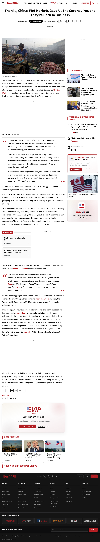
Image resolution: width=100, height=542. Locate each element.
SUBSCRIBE (85, 3)
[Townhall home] (9, 476)
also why (28, 332)
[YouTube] (56, 476)
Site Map (42, 536)
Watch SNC (85, 498)
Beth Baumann (23, 21)
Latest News (5, 491)
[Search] (93, 3)
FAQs (87, 476)
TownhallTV (5, 504)
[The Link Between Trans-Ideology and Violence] (73, 79)
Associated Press (20, 268)
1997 (16, 287)
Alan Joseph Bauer (39, 501)
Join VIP (94, 476)
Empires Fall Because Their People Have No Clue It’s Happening (54, 456)
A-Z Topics (21, 483)
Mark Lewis (50, 460)
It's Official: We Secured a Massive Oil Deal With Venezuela (33, 456)
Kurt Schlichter (38, 488)
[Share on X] (60, 21)
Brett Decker (7, 460)
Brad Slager (37, 498)
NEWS (24, 3)
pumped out (21, 313)
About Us (68, 488)
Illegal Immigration (23, 504)
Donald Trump (22, 495)
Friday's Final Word (77, 147)
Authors (4, 508)
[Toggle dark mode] (97, 3)
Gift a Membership (86, 491)
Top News (4, 488)
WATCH (38, 3)
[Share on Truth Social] (65, 21)
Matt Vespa (28, 460)
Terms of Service (6, 536)
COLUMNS (31, 3)
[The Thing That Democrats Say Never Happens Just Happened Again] (73, 92)
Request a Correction (33, 536)
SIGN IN (74, 3)
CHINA (4, 398)
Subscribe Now (43, 426)
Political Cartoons (7, 501)
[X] (44, 476)
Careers (68, 495)
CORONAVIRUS (13, 398)
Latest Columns (6, 495)
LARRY (51, 488)
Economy (20, 498)
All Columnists (37, 508)
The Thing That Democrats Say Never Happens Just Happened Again (89, 91)
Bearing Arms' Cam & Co (56, 498)
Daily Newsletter (86, 495)
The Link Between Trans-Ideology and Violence (88, 77)
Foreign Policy (22, 501)
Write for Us (69, 501)
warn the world (42, 299)
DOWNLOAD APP (62, 3)
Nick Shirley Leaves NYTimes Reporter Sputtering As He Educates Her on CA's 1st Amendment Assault (84, 126)
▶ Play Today (75, 169)
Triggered (52, 491)
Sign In (80, 476)
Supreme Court (22, 508)
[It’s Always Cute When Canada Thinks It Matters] (83, 184)
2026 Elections (22, 488)
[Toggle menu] (3, 3)
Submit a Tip (69, 498)
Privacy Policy (15, 536)
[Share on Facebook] (68, 21)
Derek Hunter (37, 491)
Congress (20, 491)
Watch (4, 498)
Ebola (10, 284)
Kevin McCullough (38, 495)
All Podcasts (53, 507)
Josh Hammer (38, 504)
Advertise (68, 491)
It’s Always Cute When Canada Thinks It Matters (82, 195)
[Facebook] (52, 476)
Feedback (23, 536)
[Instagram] (48, 476)
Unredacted (53, 495)
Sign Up (93, 530)
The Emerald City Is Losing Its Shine (10, 455)
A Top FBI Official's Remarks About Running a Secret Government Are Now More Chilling (89, 106)
